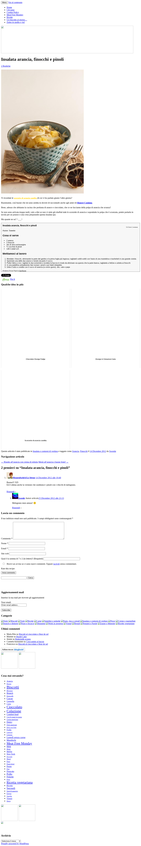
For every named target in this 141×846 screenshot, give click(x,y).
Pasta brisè (10, 764)
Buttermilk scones (23, 639)
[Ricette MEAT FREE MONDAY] (27, 820)
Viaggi (9, 798)
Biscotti (13, 687)
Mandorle (11, 740)
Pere (8, 769)
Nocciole (9, 756)
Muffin (9, 751)
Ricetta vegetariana (20, 782)
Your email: (6, 602)
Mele (9, 746)
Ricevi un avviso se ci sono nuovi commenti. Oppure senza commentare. (41, 564)
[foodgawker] (27, 668)
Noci (9, 759)
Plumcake (10, 771)
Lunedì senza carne (16, 737)
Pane (8, 761)
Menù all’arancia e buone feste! (53, 462)
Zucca (8, 801)
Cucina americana (12, 720)
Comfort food (12, 714)
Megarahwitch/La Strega (24, 478)
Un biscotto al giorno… (17, 20)
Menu (4, 3)
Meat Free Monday (15, 15)
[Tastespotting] (9, 668)
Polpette (10, 777)
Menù (8, 749)
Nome (4, 543)
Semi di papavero (12, 791)
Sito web (5, 553)
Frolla (9, 730)
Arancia (75, 451)
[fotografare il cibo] (2, 823)
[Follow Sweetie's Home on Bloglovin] (13, 651)
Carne (9, 704)
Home (9, 7)
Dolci (9, 722)
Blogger (10, 691)
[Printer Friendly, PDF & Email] (5, 279)
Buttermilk (10, 696)
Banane (9, 684)
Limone (9, 735)
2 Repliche (5, 66)
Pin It (12, 279)
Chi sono (10, 10)
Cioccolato (14, 707)
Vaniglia (9, 796)
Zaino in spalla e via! (16, 22)
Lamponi (9, 732)
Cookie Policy (13, 12)
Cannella (10, 701)
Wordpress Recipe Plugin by (14, 270)
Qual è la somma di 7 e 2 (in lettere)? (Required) (22, 558)
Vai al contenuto (15, 2)
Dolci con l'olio (11, 727)
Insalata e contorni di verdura (45, 451)
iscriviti (56, 564)
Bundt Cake (21, 636)
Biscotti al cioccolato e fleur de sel (33, 634)
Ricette (10, 17)
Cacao (10, 698)
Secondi (11, 788)
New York (11, 754)
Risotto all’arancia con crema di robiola (19, 462)
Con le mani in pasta (14, 717)
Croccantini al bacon (35, 641)
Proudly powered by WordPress (15, 843)
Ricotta (10, 785)
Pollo (9, 774)
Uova (9, 793)
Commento (6, 538)
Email (4, 548)
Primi (8, 779)
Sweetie (112, 451)
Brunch (10, 693)
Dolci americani (12, 725)
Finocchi (84, 451)
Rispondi (10, 491)
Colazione (14, 711)
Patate (9, 766)
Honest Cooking (84, 203)
